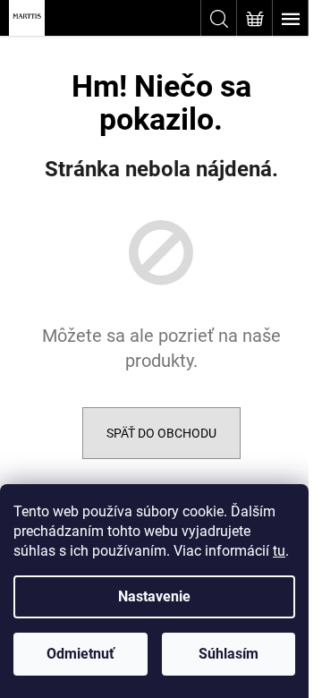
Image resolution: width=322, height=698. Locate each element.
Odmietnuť (80, 653)
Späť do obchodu (161, 433)
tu (279, 550)
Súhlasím (228, 653)
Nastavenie (154, 596)
